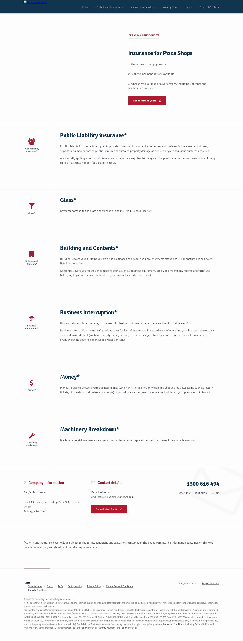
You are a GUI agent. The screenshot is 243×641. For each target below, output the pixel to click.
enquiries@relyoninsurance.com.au (113, 497)
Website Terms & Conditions (119, 586)
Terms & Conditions (37, 590)
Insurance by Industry (142, 7)
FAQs (60, 586)
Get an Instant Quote (107, 509)
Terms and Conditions (173, 624)
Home (85, 7)
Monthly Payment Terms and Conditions (117, 627)
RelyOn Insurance (210, 583)
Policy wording (75, 586)
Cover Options (169, 7)
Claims (188, 7)
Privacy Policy (94, 586)
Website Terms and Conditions (82, 627)
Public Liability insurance (109, 7)
